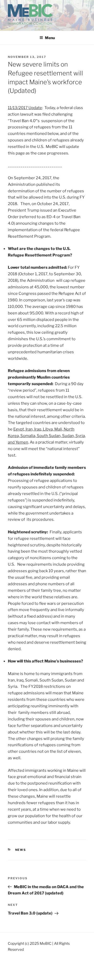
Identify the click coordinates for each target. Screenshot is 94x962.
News (20, 850)
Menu (50, 37)
